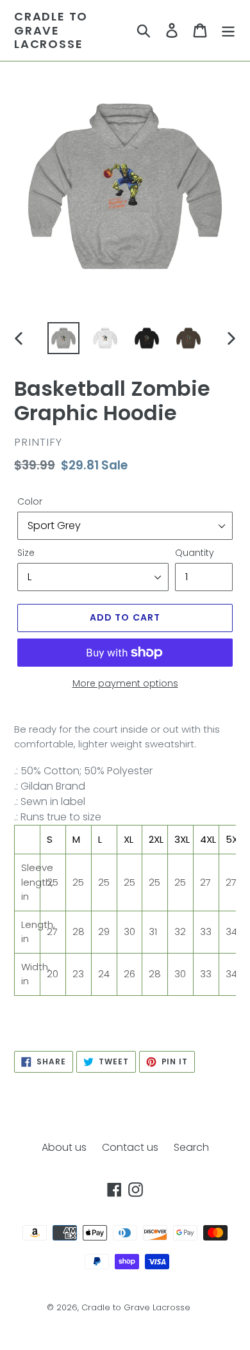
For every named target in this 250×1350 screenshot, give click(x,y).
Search (191, 1147)
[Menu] (228, 30)
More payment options (125, 683)
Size (26, 552)
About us (64, 1147)
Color (29, 501)
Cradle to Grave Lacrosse (51, 30)
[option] (64, 338)
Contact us (130, 1147)
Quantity (194, 552)
